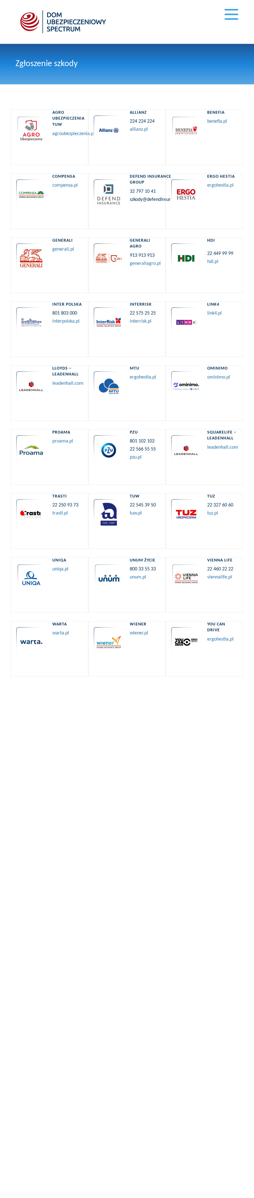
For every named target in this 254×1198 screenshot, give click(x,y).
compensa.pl (65, 185)
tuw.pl (136, 513)
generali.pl (63, 249)
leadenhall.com (67, 383)
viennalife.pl (219, 577)
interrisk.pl (140, 321)
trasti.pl (60, 513)
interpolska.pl (66, 321)
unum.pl (138, 577)
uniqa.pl (60, 569)
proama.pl (62, 441)
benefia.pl (217, 121)
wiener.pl (139, 633)
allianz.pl (139, 129)
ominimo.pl (218, 377)
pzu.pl (136, 457)
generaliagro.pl (145, 263)
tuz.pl (212, 513)
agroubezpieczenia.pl (73, 133)
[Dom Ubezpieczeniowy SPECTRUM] (63, 22)
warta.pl (60, 633)
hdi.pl (212, 261)
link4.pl (214, 313)
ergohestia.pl (220, 185)
